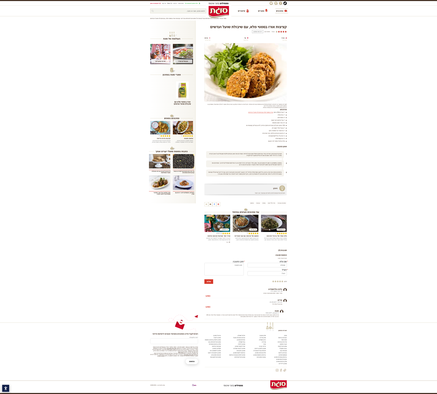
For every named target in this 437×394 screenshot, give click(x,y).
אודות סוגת (181, 3)
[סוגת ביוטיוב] (271, 3)
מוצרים (261, 11)
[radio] (282, 281)
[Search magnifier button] (152, 11)
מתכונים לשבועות (215, 357)
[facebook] (281, 370)
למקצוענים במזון (154, 3)
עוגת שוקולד (283, 348)
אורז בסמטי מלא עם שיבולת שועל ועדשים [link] (260, 112)
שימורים (241, 11)
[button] (210, 204)
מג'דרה (264, 342)
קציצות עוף (283, 351)
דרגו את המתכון (257, 31)
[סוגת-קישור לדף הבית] (218, 11)
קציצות (258, 203)
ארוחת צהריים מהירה (259, 351)
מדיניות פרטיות (282, 342)
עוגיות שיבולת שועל (239, 338)
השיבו (208, 296)
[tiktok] (285, 370)
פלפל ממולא (241, 335)
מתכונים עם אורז (281, 203)
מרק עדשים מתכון (281, 361)
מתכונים (279, 11)
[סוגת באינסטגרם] (276, 3)
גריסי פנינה (262, 346)
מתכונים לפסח (282, 346)
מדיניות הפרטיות (171, 348)
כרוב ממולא (262, 340)
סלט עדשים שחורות (215, 344)
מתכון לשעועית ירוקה (214, 353)
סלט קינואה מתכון (260, 353)
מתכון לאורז (217, 338)
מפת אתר (284, 340)
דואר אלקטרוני (193, 337)
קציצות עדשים (216, 346)
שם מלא (283, 261)
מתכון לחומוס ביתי (215, 351)
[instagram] (277, 370)
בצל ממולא (242, 342)
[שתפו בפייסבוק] (214, 204)
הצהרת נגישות (282, 338)
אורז (264, 344)
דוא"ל (284, 269)
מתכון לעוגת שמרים (239, 348)
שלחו (209, 281)
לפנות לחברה (161, 356)
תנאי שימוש (283, 344)
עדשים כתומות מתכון (259, 355)
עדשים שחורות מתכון (280, 357)
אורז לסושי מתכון (240, 346)
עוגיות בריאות (282, 353)
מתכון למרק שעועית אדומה (237, 355)
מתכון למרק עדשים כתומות (213, 340)
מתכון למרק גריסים (260, 348)
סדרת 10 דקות (271, 203)
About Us (169, 3)
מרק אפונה (262, 335)
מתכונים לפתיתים (240, 357)
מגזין (285, 335)
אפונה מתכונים (261, 357)
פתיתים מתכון (241, 340)
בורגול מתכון (217, 335)
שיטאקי (252, 203)
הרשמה (192, 361)
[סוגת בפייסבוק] (281, 3)
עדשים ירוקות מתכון (239, 353)
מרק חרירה (263, 338)
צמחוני (264, 203)
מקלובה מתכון (216, 348)
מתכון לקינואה (240, 351)
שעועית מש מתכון (281, 359)
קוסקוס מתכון (283, 355)
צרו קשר (164, 3)
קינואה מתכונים (216, 355)
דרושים (175, 3)
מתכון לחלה (241, 344)
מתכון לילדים (283, 364)
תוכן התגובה (238, 261)
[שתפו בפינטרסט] (218, 204)
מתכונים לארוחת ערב (214, 342)
